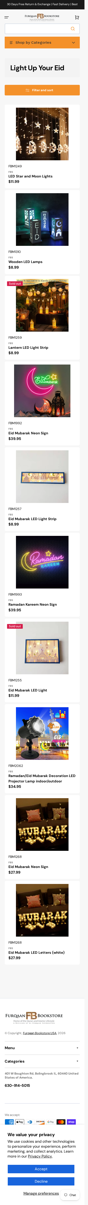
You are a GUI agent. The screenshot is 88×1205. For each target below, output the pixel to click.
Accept (41, 1168)
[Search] (74, 29)
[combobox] (42, 29)
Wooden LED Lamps (25, 261)
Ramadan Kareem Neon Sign (32, 604)
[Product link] (42, 146)
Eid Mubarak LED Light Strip (32, 519)
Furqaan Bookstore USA (40, 1033)
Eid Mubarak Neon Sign (28, 433)
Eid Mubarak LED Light (27, 690)
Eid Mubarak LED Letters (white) (36, 952)
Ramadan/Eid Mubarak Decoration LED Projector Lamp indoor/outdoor (42, 778)
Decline (41, 1181)
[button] (6, 17)
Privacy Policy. (40, 1156)
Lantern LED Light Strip (28, 347)
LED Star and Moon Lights (30, 176)
